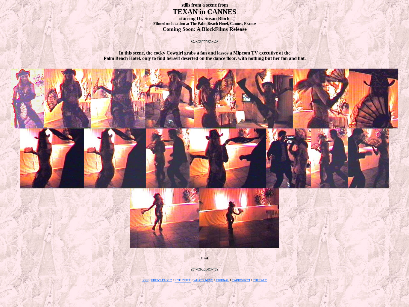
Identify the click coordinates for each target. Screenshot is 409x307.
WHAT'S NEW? (203, 280)
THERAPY (260, 280)
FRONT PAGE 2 (161, 280)
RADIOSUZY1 (241, 280)
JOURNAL (222, 280)
